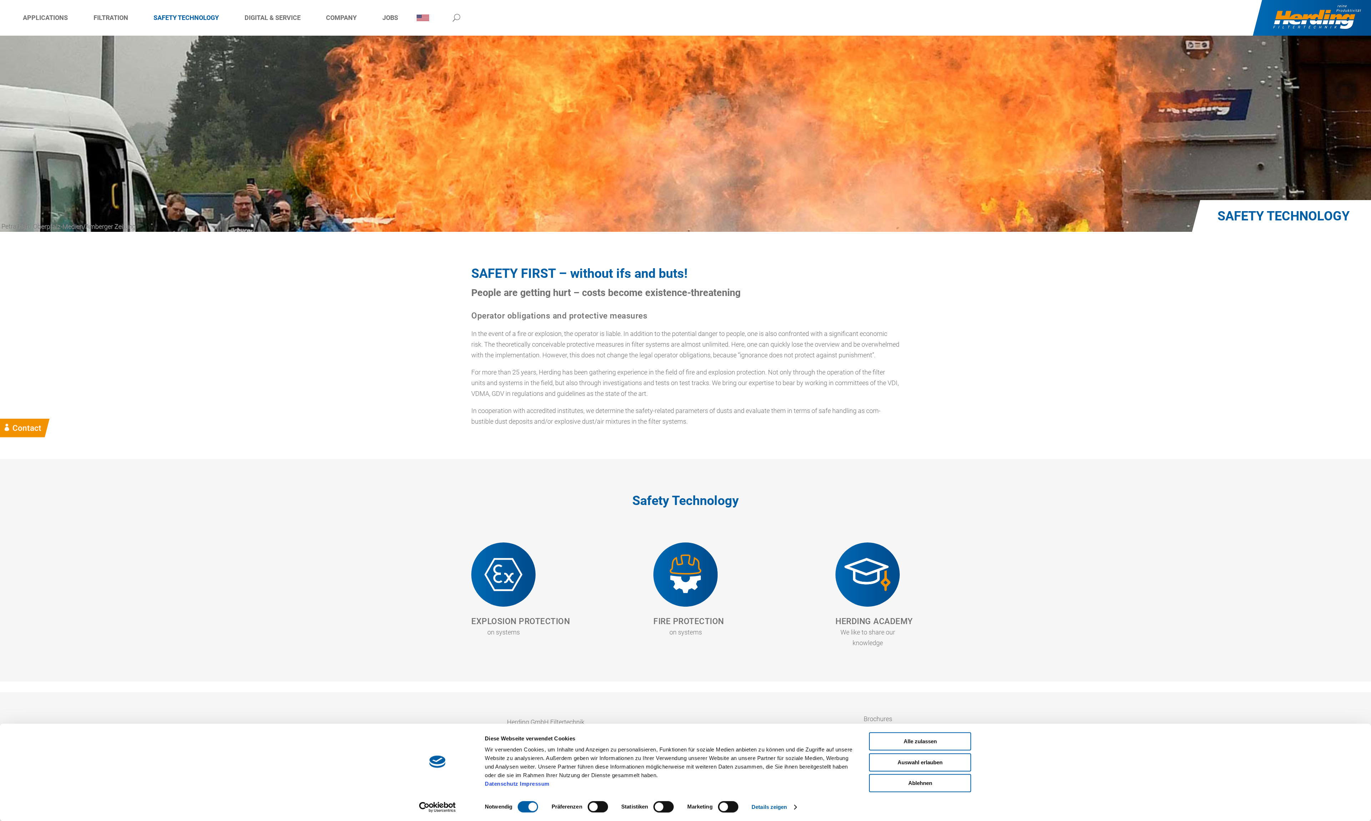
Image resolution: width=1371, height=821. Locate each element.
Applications (45, 17)
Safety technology (186, 17)
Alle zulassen (920, 741)
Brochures (878, 719)
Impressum (534, 784)
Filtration (111, 17)
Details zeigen (769, 807)
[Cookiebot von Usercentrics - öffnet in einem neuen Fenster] (437, 807)
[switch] (598, 806)
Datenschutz (501, 784)
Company (341, 17)
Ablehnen (920, 783)
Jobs (390, 17)
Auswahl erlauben (920, 762)
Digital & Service (273, 17)
